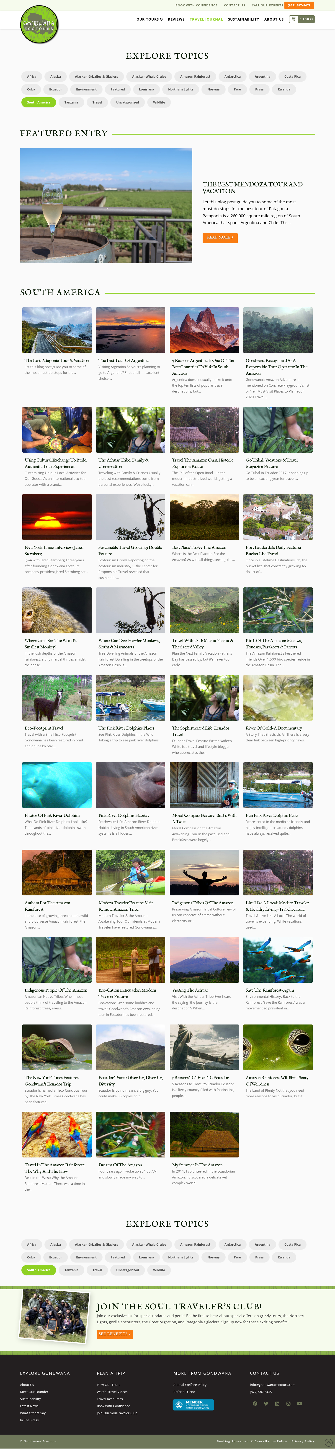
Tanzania (71, 102)
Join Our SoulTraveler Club (117, 1413)
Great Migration (162, 1321)
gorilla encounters (124, 1321)
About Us (27, 1385)
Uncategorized (127, 102)
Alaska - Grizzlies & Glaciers (96, 76)
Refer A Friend (184, 1392)
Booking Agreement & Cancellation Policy (252, 1441)
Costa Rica (292, 76)
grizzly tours (270, 1315)
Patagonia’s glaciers (202, 1321)
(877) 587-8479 (299, 5)
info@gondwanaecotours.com (272, 1385)
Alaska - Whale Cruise (149, 76)
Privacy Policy (303, 1441)
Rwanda (284, 89)
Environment (86, 89)
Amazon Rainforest (195, 76)
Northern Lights (180, 89)
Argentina (262, 76)
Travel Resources (110, 1399)
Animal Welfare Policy (189, 1385)
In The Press (29, 1420)
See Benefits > (115, 1334)
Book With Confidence (196, 5)
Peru (237, 89)
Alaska (55, 76)
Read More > (220, 237)
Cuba (31, 89)
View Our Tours (108, 1385)
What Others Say (33, 1413)
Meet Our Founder (34, 1392)
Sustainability (30, 1399)
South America (38, 102)
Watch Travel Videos (112, 1392)
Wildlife (159, 102)
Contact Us (234, 5)
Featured (118, 89)
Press (259, 89)
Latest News (29, 1406)
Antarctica (232, 76)
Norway (213, 89)
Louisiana (146, 89)
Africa (31, 76)
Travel (97, 102)
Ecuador (55, 89)
